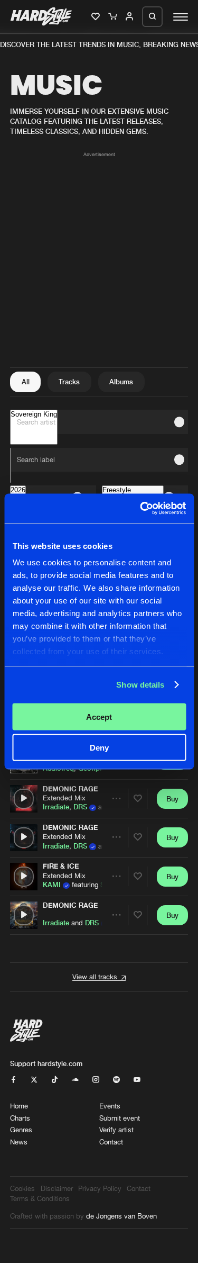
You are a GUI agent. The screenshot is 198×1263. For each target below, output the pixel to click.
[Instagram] (95, 1080)
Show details (140, 684)
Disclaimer (57, 1189)
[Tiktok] (54, 1080)
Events (109, 1106)
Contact (111, 1142)
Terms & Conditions (40, 1199)
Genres (21, 1130)
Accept (99, 716)
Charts (20, 1118)
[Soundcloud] (75, 1080)
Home (19, 1106)
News (18, 1142)
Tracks (69, 381)
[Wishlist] (96, 17)
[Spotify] (116, 1080)
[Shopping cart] (113, 17)
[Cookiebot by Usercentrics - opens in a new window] (141, 509)
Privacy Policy (99, 1189)
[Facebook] (13, 1080)
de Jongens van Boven (121, 1216)
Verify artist (116, 1130)
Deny (99, 747)
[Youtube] (137, 1080)
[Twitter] (34, 1080)
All (26, 381)
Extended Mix (64, 798)
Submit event (119, 1118)
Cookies (22, 1189)
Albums (121, 381)
